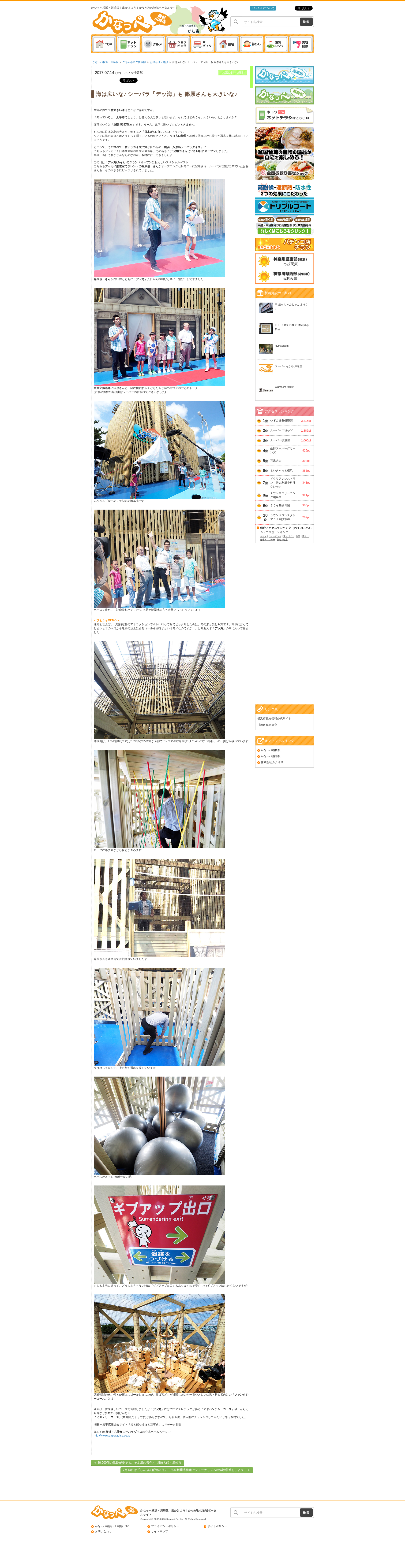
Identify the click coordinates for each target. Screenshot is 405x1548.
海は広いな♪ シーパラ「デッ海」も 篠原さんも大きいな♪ (205, 62)
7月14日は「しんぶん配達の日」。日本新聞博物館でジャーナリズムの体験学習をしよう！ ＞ (187, 1470)
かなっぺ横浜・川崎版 (105, 62)
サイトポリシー (217, 1526)
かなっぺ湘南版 (271, 756)
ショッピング (275, 536)
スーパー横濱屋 (280, 440)
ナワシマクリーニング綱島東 (283, 495)
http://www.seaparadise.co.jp (112, 1435)
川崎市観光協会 (267, 724)
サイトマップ (159, 1531)
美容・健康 (282, 539)
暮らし (305, 536)
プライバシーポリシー (165, 1526)
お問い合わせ (103, 1531)
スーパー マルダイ (281, 430)
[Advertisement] (284, 629)
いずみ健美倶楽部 (281, 420)
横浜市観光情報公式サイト (274, 718)
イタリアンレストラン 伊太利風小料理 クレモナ (283, 482)
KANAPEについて (263, 8)
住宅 (298, 536)
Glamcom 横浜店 (284, 386)
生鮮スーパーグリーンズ (283, 450)
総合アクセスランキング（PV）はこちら (286, 528)
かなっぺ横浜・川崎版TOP (112, 1526)
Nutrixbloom (282, 345)
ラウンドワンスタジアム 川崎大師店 (283, 517)
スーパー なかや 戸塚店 (288, 366)
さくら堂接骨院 (280, 505)
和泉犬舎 (275, 460)
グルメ (263, 536)
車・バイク (288, 536)
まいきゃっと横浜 (281, 470)
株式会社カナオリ (272, 762)
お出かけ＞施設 (159, 62)
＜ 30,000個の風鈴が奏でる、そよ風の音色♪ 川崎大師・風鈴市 (137, 1462)
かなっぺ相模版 (271, 750)
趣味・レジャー (267, 539)
